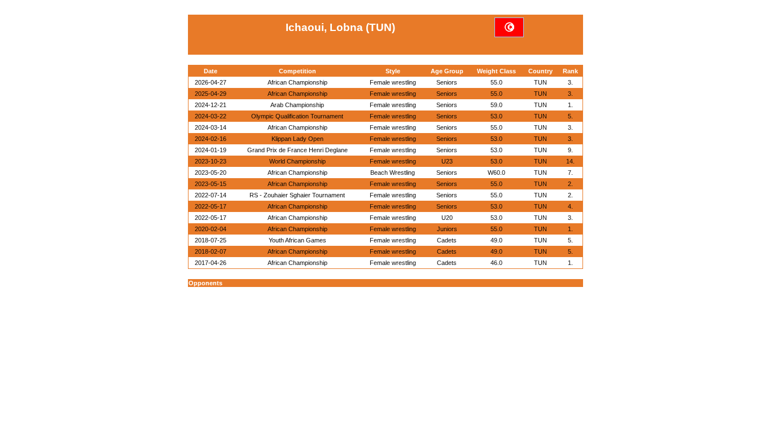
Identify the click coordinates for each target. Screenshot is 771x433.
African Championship (297, 82)
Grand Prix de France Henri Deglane (297, 150)
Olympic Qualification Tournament (297, 116)
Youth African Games (297, 240)
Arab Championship (297, 104)
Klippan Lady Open (297, 138)
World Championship (297, 161)
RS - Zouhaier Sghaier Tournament (297, 195)
